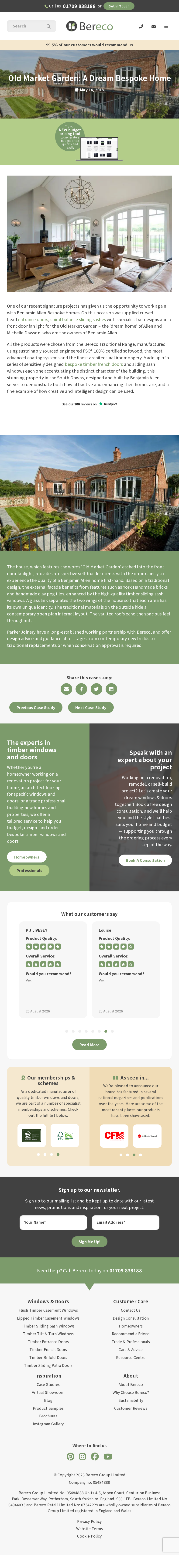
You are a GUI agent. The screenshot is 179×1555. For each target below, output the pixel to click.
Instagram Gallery (48, 1423)
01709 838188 (79, 6)
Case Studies (48, 1384)
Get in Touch (119, 6)
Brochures (48, 1416)
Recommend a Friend (131, 1333)
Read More (89, 1044)
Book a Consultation (145, 860)
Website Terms (89, 1528)
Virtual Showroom (48, 1392)
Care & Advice (131, 1349)
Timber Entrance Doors (48, 1341)
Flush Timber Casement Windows (48, 1310)
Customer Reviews (130, 1408)
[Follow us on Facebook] (95, 1456)
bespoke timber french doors (94, 364)
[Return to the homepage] (89, 26)
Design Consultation (131, 1318)
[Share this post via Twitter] (96, 689)
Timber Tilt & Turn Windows (48, 1333)
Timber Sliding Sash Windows (48, 1326)
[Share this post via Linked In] (111, 689)
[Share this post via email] (66, 689)
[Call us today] (141, 26)
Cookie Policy (89, 1536)
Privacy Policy (89, 1521)
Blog (48, 1400)
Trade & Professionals (131, 1341)
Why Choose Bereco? (131, 1392)
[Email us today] (153, 26)
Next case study (90, 707)
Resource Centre (130, 1357)
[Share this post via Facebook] (81, 689)
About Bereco (131, 1384)
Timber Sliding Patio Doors (48, 1365)
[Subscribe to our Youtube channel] (107, 1456)
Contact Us (131, 1310)
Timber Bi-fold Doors (48, 1357)
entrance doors (33, 319)
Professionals (29, 870)
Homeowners (26, 857)
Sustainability (130, 1400)
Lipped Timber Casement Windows (48, 1318)
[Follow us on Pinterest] (70, 1456)
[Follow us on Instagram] (82, 1456)
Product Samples (48, 1408)
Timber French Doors (48, 1349)
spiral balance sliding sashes (78, 319)
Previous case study (36, 707)
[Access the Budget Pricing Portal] (89, 142)
